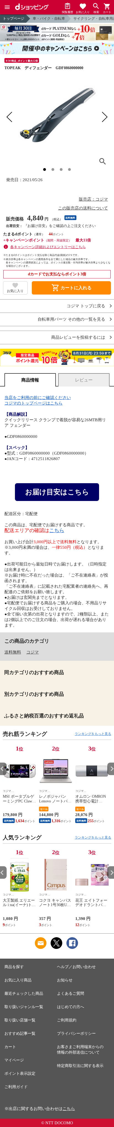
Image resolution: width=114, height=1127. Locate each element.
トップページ (13, 18)
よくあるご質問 (70, 993)
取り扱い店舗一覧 (19, 1020)
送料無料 (12, 652)
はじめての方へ (70, 1007)
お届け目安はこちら (57, 492)
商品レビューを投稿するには (78, 337)
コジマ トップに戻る (86, 306)
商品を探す (14, 967)
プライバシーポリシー (76, 1033)
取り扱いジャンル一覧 (23, 1007)
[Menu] (7, 7)
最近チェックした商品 (23, 993)
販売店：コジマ (93, 199)
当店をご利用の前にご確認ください (37, 397)
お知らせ (64, 980)
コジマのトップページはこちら (33, 403)
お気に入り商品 (18, 980)
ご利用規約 (66, 1020)
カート (10, 1047)
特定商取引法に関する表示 (80, 1066)
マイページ (14, 1060)
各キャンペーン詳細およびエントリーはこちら (48, 247)
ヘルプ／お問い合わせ (76, 967)
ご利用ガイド (16, 1087)
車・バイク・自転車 (49, 18)
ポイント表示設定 (19, 1073)
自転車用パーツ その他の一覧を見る (71, 319)
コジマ (32, 652)
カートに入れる (71, 288)
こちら (56, 530)
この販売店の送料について (83, 208)
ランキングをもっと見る (93, 734)
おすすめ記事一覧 (19, 1033)
